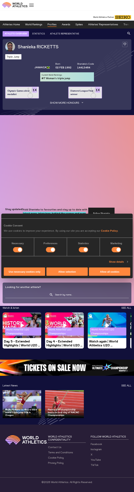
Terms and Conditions (60, 452)
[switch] (50, 249)
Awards (66, 24)
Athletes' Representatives (103, 24)
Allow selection (67, 271)
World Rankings (33, 24)
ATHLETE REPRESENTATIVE (64, 33)
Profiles (52, 24)
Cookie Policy (109, 230)
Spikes (79, 24)
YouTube (96, 459)
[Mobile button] (31, 5)
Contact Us (54, 447)
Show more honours (64, 102)
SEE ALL (126, 307)
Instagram (96, 449)
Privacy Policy (56, 462)
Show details (116, 261)
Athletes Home (11, 24)
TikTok (94, 465)
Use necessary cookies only (24, 271)
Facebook (96, 444)
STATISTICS (38, 33)
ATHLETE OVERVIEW (16, 33)
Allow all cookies (109, 271)
